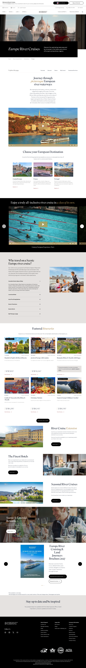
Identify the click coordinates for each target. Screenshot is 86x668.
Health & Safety (44, 630)
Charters (71, 628)
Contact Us (43, 624)
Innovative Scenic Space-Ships (15, 281)
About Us (71, 624)
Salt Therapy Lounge (13, 314)
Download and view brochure (57, 573)
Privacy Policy (72, 638)
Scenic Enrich (11, 309)
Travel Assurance (45, 636)
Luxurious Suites (12, 294)
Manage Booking (60, 7)
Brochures (6, 7)
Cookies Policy (72, 640)
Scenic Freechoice (12, 304)
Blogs (56, 626)
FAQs (42, 628)
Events (13, 7)
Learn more (55, 444)
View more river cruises (43, 420)
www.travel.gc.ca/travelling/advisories (43, 662)
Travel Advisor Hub (45, 634)
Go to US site (62, 3)
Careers (70, 630)
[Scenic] (43, 12)
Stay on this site (76, 3)
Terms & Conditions (73, 636)
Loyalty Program (22, 7)
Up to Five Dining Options (14, 299)
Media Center (72, 632)
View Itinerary (7, 374)
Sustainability (72, 634)
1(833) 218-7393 (71, 7)
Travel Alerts (43, 632)
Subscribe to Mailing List (60, 628)
